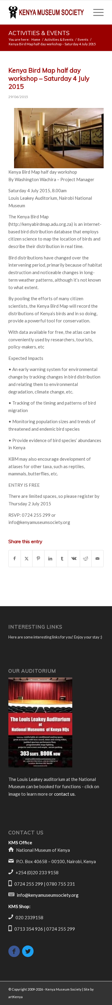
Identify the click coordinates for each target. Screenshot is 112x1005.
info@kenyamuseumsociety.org (48, 895)
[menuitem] (95, 12)
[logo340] (46, 12)
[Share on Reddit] (86, 558)
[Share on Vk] (74, 558)
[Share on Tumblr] (62, 558)
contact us (64, 794)
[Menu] (95, 12)
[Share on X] (27, 558)
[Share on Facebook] (15, 558)
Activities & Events (39, 33)
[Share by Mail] (97, 558)
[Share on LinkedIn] (50, 558)
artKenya (15, 997)
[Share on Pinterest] (38, 558)
